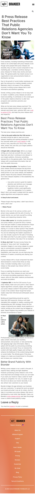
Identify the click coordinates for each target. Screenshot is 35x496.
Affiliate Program (17, 434)
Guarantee (17, 464)
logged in (12, 406)
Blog (17, 472)
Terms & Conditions (17, 481)
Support (17, 438)
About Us (17, 430)
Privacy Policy (17, 477)
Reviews (17, 460)
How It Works (17, 447)
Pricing (17, 456)
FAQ (17, 443)
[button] (32, 11)
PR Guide (17, 451)
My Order (17, 468)
